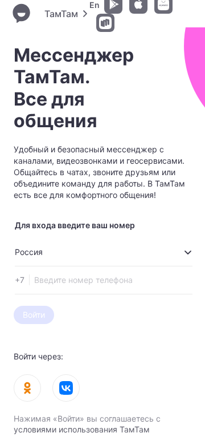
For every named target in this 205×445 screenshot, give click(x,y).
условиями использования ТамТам (82, 429)
